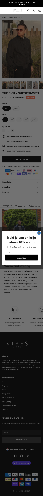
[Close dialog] (39, 233)
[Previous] (2, 3)
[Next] (41, 3)
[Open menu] (3, 10)
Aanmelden (21, 258)
